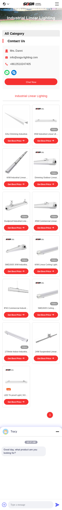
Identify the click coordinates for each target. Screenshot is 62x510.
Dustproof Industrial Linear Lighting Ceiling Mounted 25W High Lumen (16, 221)
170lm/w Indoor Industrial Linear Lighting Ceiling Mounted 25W (16, 352)
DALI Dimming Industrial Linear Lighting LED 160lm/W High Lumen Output (16, 134)
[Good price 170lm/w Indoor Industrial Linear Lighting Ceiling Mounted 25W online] (16, 336)
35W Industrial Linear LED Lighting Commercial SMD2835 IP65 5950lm (46, 134)
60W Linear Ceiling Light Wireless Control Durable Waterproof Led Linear (46, 264)
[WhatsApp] (7, 72)
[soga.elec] (14, 72)
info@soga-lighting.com (24, 57)
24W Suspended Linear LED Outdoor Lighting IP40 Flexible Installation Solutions (46, 352)
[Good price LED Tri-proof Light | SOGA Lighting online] (16, 380)
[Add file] (4, 504)
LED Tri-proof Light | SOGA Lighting (16, 395)
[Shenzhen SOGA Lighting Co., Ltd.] (32, 3)
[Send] (57, 504)
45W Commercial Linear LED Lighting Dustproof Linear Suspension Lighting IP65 (46, 221)
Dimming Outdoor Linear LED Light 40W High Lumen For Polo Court (46, 177)
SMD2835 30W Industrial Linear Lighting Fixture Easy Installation (16, 264)
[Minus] (57, 432)
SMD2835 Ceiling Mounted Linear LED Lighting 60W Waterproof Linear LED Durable (46, 308)
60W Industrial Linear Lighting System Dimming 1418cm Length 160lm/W (16, 177)
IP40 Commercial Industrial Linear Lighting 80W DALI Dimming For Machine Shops (16, 308)
